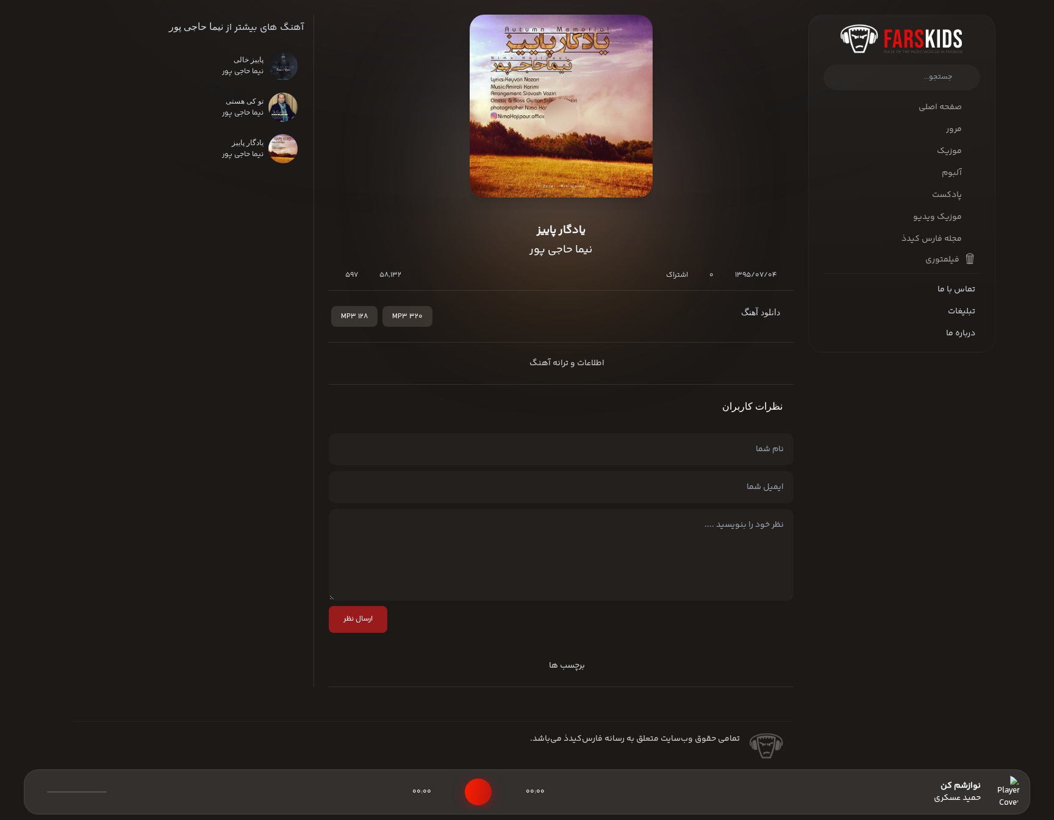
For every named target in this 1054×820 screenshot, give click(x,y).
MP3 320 (407, 317)
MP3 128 (354, 317)
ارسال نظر (358, 619)
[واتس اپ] (128, 750)
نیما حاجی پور (196, 26)
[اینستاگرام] (89, 750)
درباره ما (960, 333)
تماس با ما (956, 289)
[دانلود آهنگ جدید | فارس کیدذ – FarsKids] (901, 39)
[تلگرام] (108, 750)
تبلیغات (961, 311)
